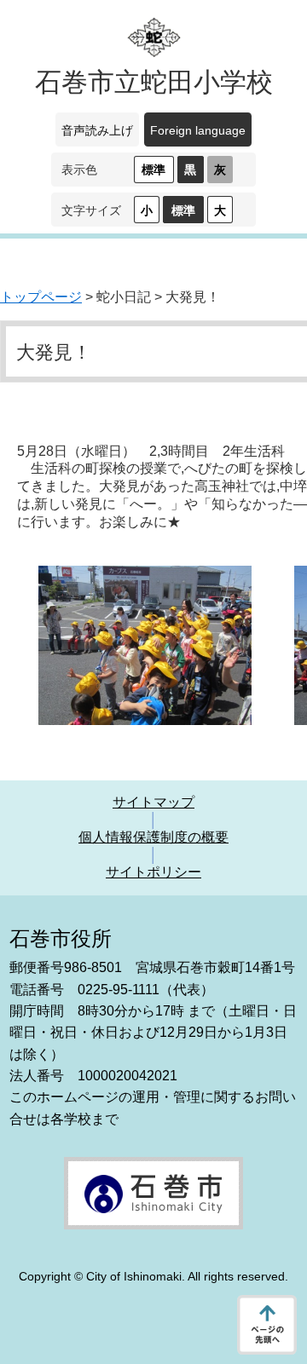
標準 (153, 169)
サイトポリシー (153, 872)
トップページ (41, 297)
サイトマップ (153, 802)
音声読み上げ (97, 130)
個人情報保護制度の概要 (153, 837)
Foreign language (198, 130)
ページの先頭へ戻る (267, 1325)
